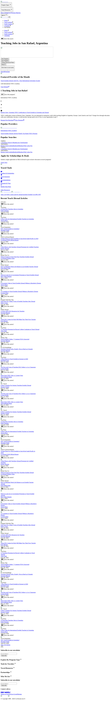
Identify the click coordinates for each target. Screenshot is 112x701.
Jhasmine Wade (5, 230)
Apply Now (4, 162)
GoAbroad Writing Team (8, 258)
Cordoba (10, 146)
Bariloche (15, 146)
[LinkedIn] (8, 692)
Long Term (20, 142)
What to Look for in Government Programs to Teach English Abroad (20, 275)
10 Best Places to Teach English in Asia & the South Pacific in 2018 (19, 238)
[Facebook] (1, 692)
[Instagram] (4, 692)
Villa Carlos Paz (27, 146)
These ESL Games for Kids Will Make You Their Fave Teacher (18, 319)
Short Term (7, 142)
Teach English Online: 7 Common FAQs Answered (15, 339)
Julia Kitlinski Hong (6, 377)
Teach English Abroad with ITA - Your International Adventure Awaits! (20, 80)
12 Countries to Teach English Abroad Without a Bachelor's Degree (19, 291)
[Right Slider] (4, 202)
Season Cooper (5, 387)
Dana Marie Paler (5, 268)
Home (6, 20)
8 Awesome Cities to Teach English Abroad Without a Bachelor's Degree (21, 283)
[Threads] (3, 692)
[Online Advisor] (2, 647)
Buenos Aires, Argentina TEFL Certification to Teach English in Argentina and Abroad (25, 112)
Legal (15, 694)
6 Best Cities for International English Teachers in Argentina (17, 219)
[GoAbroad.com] (4, 1)
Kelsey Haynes (5, 248)
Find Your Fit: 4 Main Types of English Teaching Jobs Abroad (18, 301)
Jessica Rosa (4, 220)
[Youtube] (5, 692)
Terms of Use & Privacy (7, 694)
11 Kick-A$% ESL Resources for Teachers (12, 311)
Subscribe (3, 655)
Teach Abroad (8, 22)
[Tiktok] (9, 692)
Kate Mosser (4, 321)
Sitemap (19, 694)
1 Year (2, 142)
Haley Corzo (4, 303)
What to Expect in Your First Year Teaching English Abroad (17, 257)
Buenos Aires (4, 146)
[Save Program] (2, 95)
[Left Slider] (2, 202)
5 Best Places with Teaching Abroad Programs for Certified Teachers (20, 247)
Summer (25, 142)
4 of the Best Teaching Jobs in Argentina (12, 209)
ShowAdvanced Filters (8, 62)
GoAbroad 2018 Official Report (9, 240)
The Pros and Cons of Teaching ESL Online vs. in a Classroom (18, 367)
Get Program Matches (14, 13)
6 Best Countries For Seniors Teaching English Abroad (16, 385)
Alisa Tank (4, 331)
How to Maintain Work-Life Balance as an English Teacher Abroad (19, 266)
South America (8, 24)
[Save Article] (2, 204)
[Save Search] (2, 39)
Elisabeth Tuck (5, 360)
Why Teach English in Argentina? (10, 229)
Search (2, 71)
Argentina (7, 26)
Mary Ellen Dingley (6, 276)
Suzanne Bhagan (5, 313)
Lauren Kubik (4, 369)
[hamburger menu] (9, 17)
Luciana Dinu (4, 293)
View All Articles (5, 645)
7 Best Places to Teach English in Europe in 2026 (14, 359)
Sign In (3, 15)
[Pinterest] (7, 692)
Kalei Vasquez (5, 210)
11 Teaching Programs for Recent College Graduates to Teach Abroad (20, 329)
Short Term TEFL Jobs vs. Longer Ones (12, 375)
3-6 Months (13, 142)
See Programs (5, 58)
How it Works (4, 13)
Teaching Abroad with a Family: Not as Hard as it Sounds (17, 349)
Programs (7, 71)
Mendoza (20, 146)
